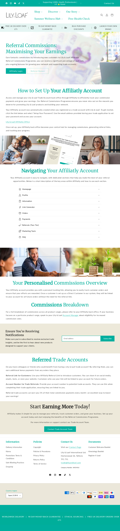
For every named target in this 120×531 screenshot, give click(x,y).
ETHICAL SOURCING (74, 516)
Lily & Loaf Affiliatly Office (18, 122)
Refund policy (42, 503)
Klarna (8, 451)
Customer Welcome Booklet (99, 447)
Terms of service (66, 503)
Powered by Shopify (29, 503)
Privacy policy (54, 503)
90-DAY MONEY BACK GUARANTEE (47, 27)
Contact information (92, 503)
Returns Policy (39, 460)
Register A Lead (94, 456)
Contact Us (109, 3)
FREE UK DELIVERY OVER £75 (16, 27)
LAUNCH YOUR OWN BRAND (108, 27)
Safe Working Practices (15, 463)
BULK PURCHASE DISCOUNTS (79, 27)
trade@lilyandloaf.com (71, 462)
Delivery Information (14, 447)
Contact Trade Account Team (60, 429)
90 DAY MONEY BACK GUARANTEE (44, 516)
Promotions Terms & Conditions (14, 457)
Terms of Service (39, 464)
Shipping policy (79, 503)
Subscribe (107, 338)
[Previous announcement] (39, 3)
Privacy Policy (38, 456)
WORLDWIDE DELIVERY (13, 516)
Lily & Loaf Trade (17, 503)
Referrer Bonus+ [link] (38, 71)
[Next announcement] (80, 3)
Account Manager (71, 315)
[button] (101, 15)
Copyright (37, 447)
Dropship (9, 467)
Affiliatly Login (15, 71)
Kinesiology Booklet (96, 451)
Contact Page (75, 447)
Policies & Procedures (41, 451)
